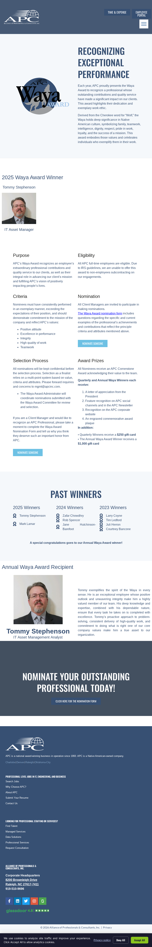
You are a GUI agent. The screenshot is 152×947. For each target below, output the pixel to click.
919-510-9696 (15, 888)
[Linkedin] (17, 901)
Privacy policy (102, 940)
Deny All (120, 940)
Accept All (139, 940)
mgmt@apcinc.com (47, 386)
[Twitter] (26, 901)
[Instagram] (34, 901)
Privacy (107, 927)
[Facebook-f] (9, 901)
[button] (143, 24)
